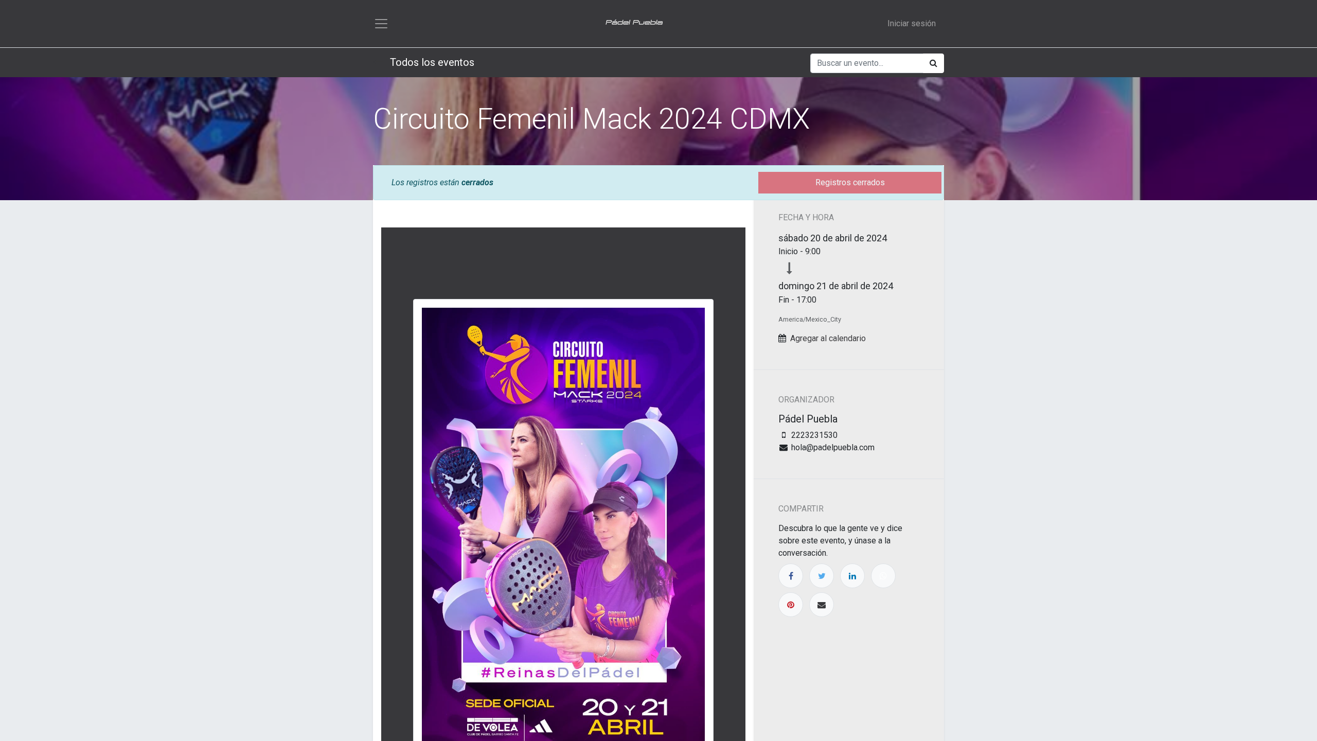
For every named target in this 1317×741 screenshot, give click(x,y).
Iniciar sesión (911, 23)
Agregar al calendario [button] (828, 338)
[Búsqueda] (933, 63)
